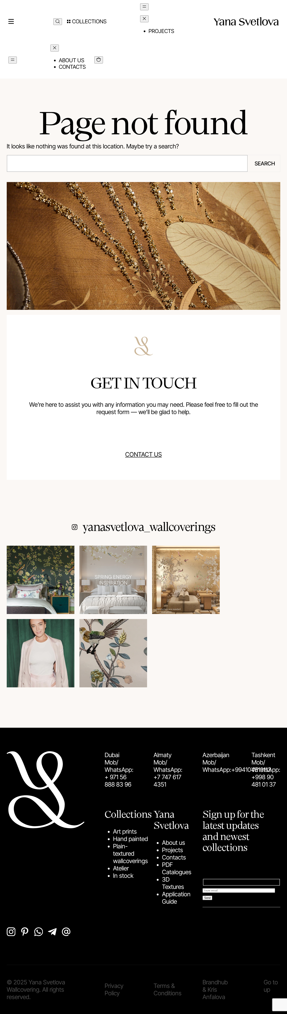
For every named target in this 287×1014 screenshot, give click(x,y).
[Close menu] (144, 18)
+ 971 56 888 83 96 (118, 780)
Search (265, 163)
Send (207, 897)
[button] (87, 21)
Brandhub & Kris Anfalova (215, 989)
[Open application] (98, 59)
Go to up (271, 985)
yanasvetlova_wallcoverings (149, 526)
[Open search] (57, 21)
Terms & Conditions (168, 989)
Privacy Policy (114, 989)
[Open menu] (144, 6)
